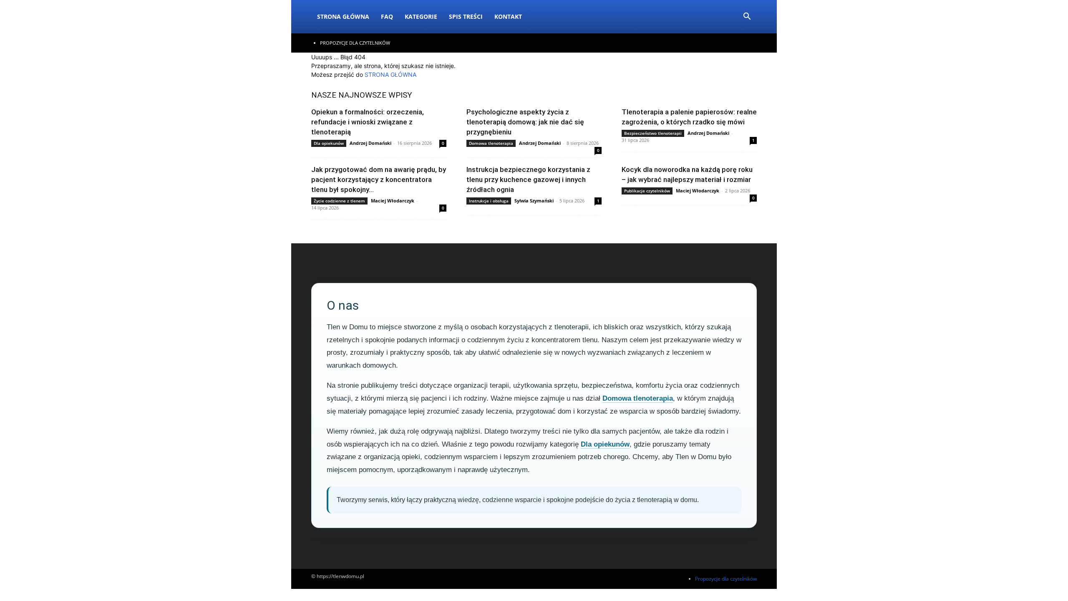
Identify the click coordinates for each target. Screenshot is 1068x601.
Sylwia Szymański (534, 200)
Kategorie (421, 16)
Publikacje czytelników (647, 191)
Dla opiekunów (329, 143)
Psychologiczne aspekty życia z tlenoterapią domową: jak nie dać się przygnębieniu (525, 122)
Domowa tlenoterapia (491, 143)
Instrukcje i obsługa (489, 201)
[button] (747, 17)
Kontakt (508, 16)
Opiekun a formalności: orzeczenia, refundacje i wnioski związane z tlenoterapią (367, 122)
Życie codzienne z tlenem (339, 201)
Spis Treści (466, 16)
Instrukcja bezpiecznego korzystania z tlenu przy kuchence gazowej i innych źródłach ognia (528, 179)
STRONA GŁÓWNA (390, 74)
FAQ (387, 16)
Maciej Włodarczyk (392, 200)
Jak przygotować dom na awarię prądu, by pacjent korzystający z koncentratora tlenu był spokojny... (378, 179)
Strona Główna (343, 16)
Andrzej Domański (370, 143)
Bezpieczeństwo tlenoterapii (653, 133)
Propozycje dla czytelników (355, 43)
